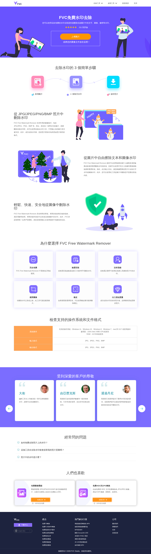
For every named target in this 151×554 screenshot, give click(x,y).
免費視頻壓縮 (46, 539)
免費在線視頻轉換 (48, 533)
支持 (135, 3)
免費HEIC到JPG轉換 (101, 486)
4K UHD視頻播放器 (81, 542)
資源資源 (125, 3)
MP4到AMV (78, 530)
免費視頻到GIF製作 (48, 530)
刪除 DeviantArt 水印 (81, 533)
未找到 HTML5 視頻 (81, 536)
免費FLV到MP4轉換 (48, 526)
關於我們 (115, 523)
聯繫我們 (115, 526)
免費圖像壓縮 (36, 486)
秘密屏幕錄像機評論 (81, 526)
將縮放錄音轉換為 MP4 (82, 523)
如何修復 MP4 (79, 545)
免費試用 (40, 500)
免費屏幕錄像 (46, 542)
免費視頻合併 (46, 536)
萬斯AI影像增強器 (80, 539)
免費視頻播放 (46, 545)
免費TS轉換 (46, 523)
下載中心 (24, 525)
